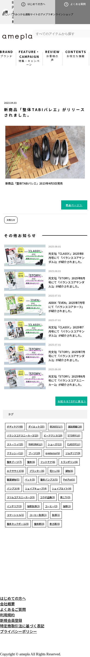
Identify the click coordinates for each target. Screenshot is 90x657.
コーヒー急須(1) (38, 515)
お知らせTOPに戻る (71, 401)
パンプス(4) (13, 488)
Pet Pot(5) (69, 479)
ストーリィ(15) (15, 444)
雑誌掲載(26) (75, 426)
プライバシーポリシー (18, 631)
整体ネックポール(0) (18, 524)
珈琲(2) (67, 506)
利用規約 (7, 615)
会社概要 (7, 604)
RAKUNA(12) (35, 444)
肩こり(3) (65, 497)
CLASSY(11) (73, 444)
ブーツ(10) (34, 453)
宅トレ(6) (55, 470)
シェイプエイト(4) (61, 488)
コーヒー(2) (51, 506)
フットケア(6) (47, 462)
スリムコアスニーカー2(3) (21, 497)
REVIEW (52, 55)
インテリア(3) (14, 506)
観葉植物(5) (13, 479)
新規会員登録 (11, 620)
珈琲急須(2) (33, 506)
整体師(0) (39, 524)
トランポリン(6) (69, 462)
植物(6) (69, 470)
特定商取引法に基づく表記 (22, 626)
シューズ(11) (55, 444)
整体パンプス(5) (49, 479)
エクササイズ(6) (15, 470)
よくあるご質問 (13, 609)
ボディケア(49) (15, 426)
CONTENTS (75, 53)
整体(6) (31, 462)
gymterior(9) (52, 453)
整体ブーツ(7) (14, 462)
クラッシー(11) (15, 453)
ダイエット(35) (36, 426)
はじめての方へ (36, 4)
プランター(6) (37, 470)
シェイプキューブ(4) (36, 488)
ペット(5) (30, 479)
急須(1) (56, 515)
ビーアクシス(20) (53, 435)
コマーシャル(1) (15, 515)
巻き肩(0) (55, 524)
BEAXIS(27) (56, 426)
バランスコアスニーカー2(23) (22, 435)
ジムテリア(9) (73, 453)
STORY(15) (74, 435)
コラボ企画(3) (47, 497)
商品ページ (73, 205)
